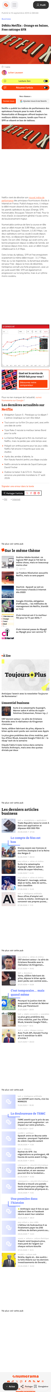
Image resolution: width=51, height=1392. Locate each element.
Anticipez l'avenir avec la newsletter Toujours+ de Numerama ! (25, 695)
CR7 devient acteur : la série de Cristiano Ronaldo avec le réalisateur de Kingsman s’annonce (22, 721)
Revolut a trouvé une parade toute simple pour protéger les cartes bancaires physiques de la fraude (33, 1186)
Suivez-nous (8, 101)
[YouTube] (8, 1381)
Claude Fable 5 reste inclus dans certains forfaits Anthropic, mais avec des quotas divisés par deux (22, 747)
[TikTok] (12, 1381)
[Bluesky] (38, 1381)
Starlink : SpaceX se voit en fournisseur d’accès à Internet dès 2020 (31, 590)
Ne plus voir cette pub (12, 543)
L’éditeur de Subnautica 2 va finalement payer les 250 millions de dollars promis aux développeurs (33, 1228)
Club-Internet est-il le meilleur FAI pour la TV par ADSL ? (31, 616)
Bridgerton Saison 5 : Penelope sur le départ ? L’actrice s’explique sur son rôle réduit (26, 416)
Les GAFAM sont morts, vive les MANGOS (33, 1100)
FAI (5, 499)
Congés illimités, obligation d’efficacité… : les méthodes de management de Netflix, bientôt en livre (32, 605)
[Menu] (14, 5)
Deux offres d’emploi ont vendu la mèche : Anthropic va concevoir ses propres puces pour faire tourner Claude (33, 899)
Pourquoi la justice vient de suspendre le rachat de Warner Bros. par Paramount (33, 1003)
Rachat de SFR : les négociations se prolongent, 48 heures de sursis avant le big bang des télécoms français (33, 1154)
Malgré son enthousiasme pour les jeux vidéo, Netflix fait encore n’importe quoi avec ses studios (26, 448)
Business (6, 19)
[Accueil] (6, 5)
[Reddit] (29, 1381)
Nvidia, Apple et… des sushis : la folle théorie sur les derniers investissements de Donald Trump (33, 1260)
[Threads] (42, 1381)
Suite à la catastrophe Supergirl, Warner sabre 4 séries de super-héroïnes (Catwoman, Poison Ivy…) (30, 710)
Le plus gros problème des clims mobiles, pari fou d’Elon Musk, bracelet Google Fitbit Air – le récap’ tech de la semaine (25, 738)
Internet (16, 499)
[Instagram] (21, 1381)
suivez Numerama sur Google (22, 399)
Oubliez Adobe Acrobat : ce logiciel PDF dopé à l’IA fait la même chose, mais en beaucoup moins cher (32, 561)
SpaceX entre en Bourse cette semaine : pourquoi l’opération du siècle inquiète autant (33, 1138)
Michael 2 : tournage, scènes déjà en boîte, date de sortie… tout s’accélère (32, 883)
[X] (17, 1381)
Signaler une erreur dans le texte (18, 486)
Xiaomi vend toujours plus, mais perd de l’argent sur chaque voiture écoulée (31, 1244)
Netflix (7, 409)
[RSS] (34, 1381)
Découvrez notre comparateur (28, 383)
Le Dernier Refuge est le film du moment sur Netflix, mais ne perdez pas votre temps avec (25, 440)
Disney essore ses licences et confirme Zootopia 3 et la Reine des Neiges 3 (33, 851)
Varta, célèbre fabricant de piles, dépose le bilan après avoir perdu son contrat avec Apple (25, 729)
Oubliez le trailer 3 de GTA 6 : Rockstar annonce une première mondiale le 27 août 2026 (24, 475)
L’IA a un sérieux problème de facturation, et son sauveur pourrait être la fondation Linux (32, 1170)
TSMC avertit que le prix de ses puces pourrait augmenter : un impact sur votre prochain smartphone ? (33, 1122)
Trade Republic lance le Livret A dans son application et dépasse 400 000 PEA (33, 825)
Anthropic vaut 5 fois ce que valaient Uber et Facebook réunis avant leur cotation (33, 1211)
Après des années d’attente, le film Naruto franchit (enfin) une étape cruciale (25, 458)
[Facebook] (25, 1381)
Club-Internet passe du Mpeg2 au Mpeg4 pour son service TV (31, 630)
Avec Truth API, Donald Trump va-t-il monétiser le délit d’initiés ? (33, 1035)
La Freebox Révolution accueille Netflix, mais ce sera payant (32, 574)
